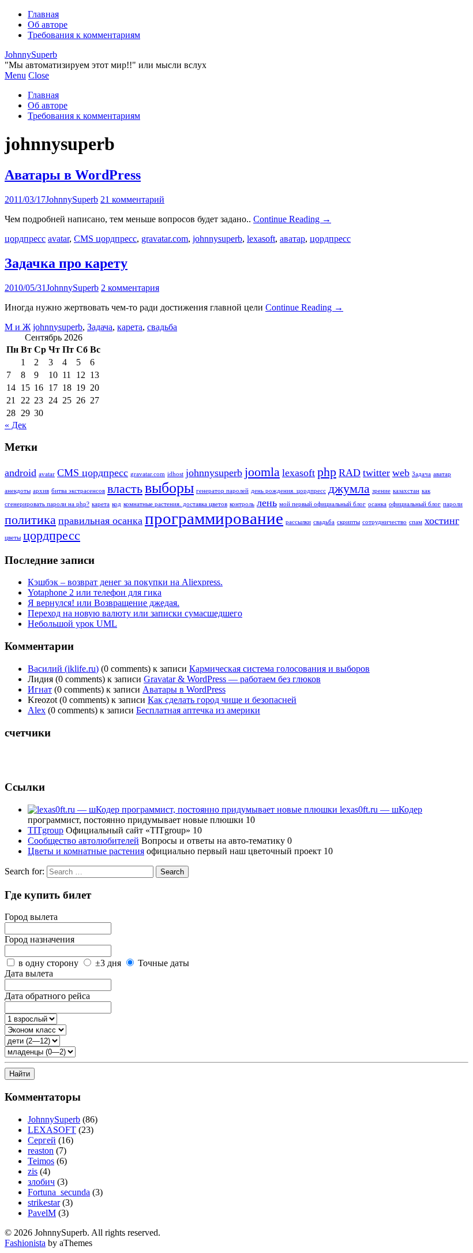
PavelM (42, 1213)
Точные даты (163, 963)
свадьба (162, 327)
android (20, 472)
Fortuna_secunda (59, 1192)
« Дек (16, 425)
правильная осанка (100, 520)
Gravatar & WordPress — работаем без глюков (232, 679)
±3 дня (108, 963)
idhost (175, 474)
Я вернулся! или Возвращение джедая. (103, 603)
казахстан (406, 491)
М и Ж (18, 327)
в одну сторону (48, 963)
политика (30, 520)
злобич (41, 1182)
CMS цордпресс (105, 239)
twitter (376, 472)
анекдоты (18, 491)
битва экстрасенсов (78, 491)
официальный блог (415, 504)
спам (415, 522)
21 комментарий (132, 199)
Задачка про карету (66, 263)
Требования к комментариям (84, 35)
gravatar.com (164, 239)
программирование (214, 518)
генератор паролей (222, 491)
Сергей (42, 1140)
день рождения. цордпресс (288, 491)
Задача (99, 327)
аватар (292, 239)
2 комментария (130, 288)
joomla (262, 472)
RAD (350, 472)
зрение (381, 491)
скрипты (348, 522)
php (326, 472)
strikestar (44, 1202)
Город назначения (39, 939)
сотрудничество (384, 522)
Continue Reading (292, 219)
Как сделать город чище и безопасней (222, 700)
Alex (37, 710)
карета (129, 327)
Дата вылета (29, 973)
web (401, 472)
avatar (58, 239)
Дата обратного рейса (47, 996)
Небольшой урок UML (72, 624)
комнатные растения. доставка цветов (175, 504)
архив (41, 491)
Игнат (40, 689)
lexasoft (261, 239)
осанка (377, 504)
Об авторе (47, 24)
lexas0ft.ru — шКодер (379, 809)
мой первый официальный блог (322, 504)
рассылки (298, 522)
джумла (349, 488)
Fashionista (25, 1243)
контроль (242, 504)
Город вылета (31, 917)
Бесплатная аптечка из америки (198, 710)
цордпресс (25, 239)
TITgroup (45, 830)
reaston (41, 1150)
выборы (169, 488)
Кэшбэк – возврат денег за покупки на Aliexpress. (125, 582)
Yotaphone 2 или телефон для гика (95, 592)
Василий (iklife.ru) (63, 669)
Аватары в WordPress (73, 174)
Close (38, 75)
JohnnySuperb (31, 54)
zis (32, 1171)
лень (267, 502)
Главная (43, 14)
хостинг (442, 520)
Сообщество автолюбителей (83, 841)
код (116, 504)
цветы (13, 537)
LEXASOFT (52, 1130)
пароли (453, 504)
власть (124, 488)
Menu (15, 75)
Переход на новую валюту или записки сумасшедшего (135, 613)
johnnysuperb (217, 239)
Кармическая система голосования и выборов (279, 669)
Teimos (41, 1161)
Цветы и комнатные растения (86, 851)
